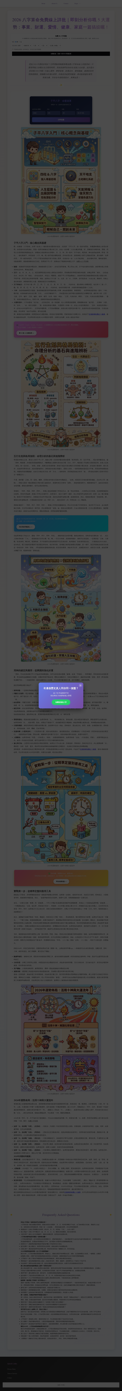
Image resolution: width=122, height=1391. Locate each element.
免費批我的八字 (61, 702)
